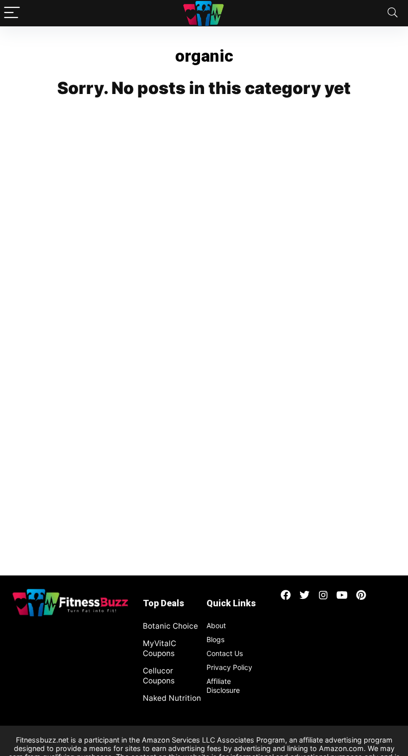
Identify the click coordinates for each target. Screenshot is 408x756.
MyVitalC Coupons (159, 648)
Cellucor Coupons (159, 675)
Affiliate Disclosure (223, 685)
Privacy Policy (229, 667)
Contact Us (224, 653)
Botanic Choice (170, 626)
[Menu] (12, 13)
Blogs (215, 639)
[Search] (393, 13)
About (216, 625)
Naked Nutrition (172, 698)
